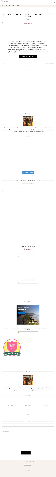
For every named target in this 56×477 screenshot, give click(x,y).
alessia (4, 63)
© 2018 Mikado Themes (31, 461)
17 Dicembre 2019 (50, 63)
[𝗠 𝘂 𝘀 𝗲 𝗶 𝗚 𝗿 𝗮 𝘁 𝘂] (41, 163)
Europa (28, 19)
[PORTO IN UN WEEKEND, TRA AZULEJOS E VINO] (28, 30)
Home (3, 5)
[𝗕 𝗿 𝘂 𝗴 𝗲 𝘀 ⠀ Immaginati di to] (15, 147)
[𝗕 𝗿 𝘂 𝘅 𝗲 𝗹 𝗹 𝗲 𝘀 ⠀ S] (41, 147)
